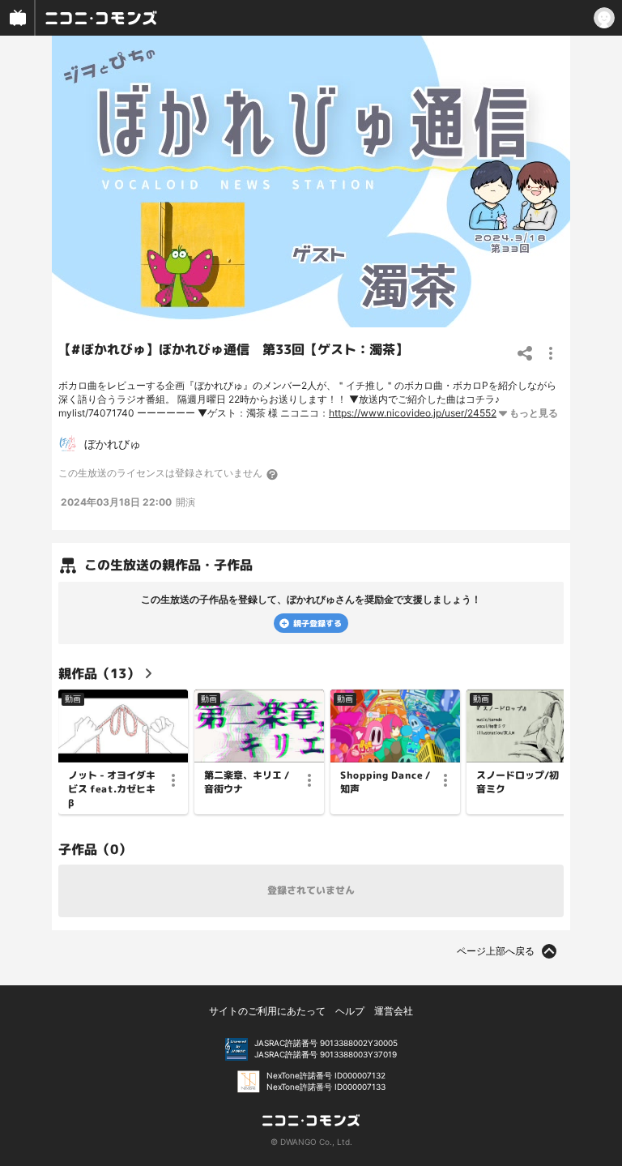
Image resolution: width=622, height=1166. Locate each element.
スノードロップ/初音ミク (517, 782)
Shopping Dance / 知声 (385, 782)
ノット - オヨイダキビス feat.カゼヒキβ (112, 789)
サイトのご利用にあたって (267, 1011)
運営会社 (393, 1011)
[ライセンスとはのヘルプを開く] (273, 474)
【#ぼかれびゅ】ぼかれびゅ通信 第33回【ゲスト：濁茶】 (233, 349)
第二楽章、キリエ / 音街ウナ (246, 782)
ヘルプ (349, 1011)
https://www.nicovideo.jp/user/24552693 (421, 413)
